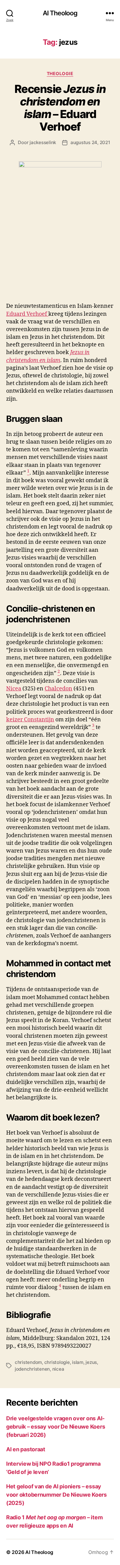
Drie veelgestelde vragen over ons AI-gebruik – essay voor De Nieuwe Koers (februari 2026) (55, 1426)
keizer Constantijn (30, 719)
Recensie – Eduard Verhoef (60, 107)
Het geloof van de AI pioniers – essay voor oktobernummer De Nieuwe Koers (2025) (56, 1494)
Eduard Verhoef (27, 314)
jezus (91, 1362)
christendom (28, 1362)
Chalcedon (58, 688)
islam (77, 1362)
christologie (57, 1362)
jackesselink (43, 142)
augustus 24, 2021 (90, 142)
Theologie (60, 73)
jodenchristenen (32, 1369)
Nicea (13, 688)
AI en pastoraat (25, 1449)
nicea (58, 1369)
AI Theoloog (60, 13)
